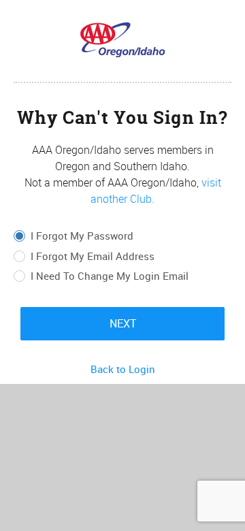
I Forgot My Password (82, 236)
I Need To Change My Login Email (110, 276)
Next (123, 323)
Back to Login (123, 369)
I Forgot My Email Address (92, 257)
